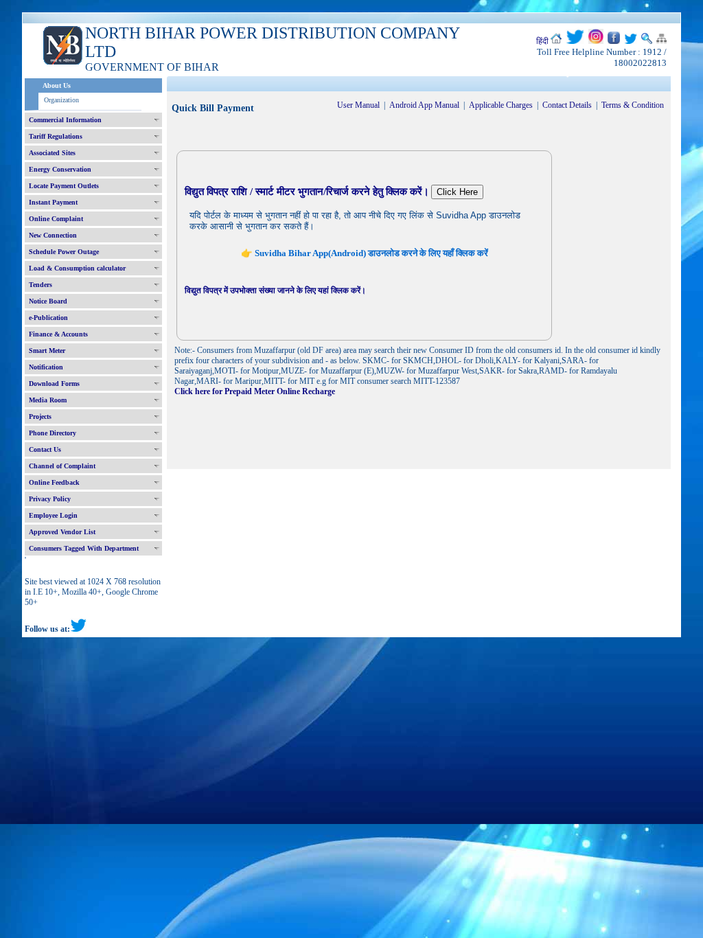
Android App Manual (424, 105)
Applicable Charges (501, 105)
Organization (61, 100)
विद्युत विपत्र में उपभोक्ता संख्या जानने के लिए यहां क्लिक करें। (275, 290)
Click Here (457, 192)
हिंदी (542, 41)
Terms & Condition (632, 105)
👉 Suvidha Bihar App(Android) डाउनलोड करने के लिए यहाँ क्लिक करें (364, 253)
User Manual (358, 105)
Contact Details (567, 105)
